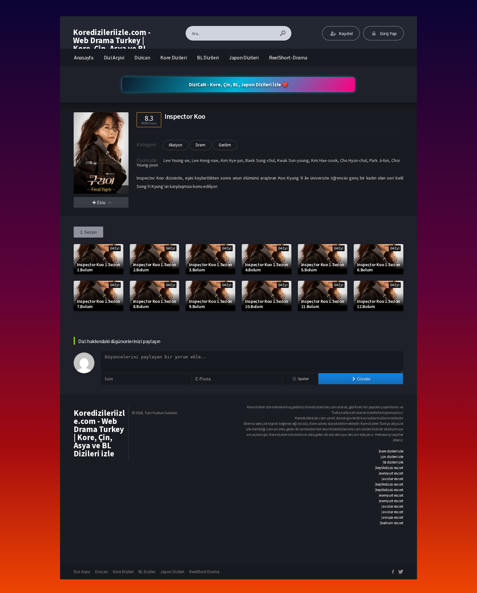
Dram (200, 145)
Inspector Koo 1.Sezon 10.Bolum (266, 303)
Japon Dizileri (244, 57)
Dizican (142, 57)
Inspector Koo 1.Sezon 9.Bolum (210, 303)
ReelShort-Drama (288, 57)
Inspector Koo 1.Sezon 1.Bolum (98, 267)
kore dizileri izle (391, 451)
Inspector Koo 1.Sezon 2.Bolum (154, 267)
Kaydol (345, 33)
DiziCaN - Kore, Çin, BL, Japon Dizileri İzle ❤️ (238, 84)
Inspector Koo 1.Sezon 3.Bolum (210, 267)
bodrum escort (392, 522)
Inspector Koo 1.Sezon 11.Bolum (322, 303)
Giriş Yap (388, 33)
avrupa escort (392, 517)
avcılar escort (392, 478)
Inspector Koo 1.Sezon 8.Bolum (154, 303)
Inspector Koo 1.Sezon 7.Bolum (98, 303)
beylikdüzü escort (389, 467)
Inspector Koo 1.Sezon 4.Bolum (266, 267)
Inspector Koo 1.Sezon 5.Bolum (322, 267)
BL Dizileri (208, 57)
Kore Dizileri (173, 57)
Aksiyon (175, 145)
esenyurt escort (391, 473)
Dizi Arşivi (114, 57)
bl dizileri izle (393, 462)
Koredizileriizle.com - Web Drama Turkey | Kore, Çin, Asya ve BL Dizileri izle (112, 44)
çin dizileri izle (392, 456)
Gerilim (225, 145)
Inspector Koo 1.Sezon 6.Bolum (378, 267)
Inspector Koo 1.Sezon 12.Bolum (378, 303)
